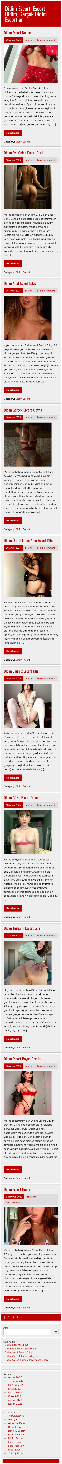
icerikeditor (31, 1196)
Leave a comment (46, 39)
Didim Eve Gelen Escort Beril (23, 152)
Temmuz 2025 (16, 1381)
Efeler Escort (15, 1442)
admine (28, 39)
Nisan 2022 (15, 1392)
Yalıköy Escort (16, 1453)
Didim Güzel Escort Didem (21, 797)
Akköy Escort (16, 1419)
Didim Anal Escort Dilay (20, 283)
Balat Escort (15, 1426)
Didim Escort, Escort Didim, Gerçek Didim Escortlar (26, 13)
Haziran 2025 (16, 1384)
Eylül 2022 (14, 1388)
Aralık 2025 (15, 1377)
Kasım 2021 (15, 1403)
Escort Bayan (16, 1445)
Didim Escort (22, 141)
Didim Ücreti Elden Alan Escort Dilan (29, 540)
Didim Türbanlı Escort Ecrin (22, 928)
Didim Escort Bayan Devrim (22, 1058)
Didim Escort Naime (17, 32)
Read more (12, 132)
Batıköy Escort (16, 1430)
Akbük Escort (16, 1415)
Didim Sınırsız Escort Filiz (21, 671)
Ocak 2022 (14, 1396)
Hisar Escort (15, 1449)
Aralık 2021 (15, 1399)
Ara (5, 1327)
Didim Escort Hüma (17, 1189)
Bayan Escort (16, 1434)
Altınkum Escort (17, 1423)
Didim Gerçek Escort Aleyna (23, 410)
